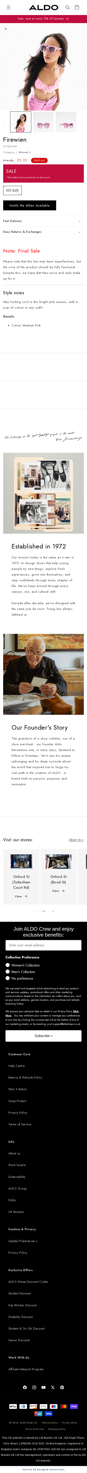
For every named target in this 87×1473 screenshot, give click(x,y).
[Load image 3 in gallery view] (66, 122)
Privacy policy (69, 1422)
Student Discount (19, 1293)
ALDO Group (17, 1188)
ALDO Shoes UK (28, 1422)
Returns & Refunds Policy (25, 1077)
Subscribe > (44, 1036)
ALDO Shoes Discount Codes (28, 1282)
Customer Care (19, 1054)
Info (11, 1142)
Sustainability (16, 1177)
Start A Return (17, 1089)
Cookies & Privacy (22, 1229)
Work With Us (18, 1357)
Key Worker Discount (22, 1305)
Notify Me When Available (30, 205)
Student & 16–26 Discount (26, 1328)
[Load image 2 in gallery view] (43, 122)
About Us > (76, 840)
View (18, 896)
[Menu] (8, 7)
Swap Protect (17, 1101)
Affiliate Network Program (26, 1369)
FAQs (12, 1200)
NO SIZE (14, 191)
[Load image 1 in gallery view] (20, 122)
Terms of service (35, 1429)
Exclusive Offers (20, 1270)
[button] (67, 7)
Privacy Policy (17, 1113)
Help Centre (16, 1066)
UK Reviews (16, 1212)
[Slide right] (82, 123)
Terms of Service (19, 1124)
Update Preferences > (23, 1241)
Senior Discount (19, 1340)
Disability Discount (20, 1317)
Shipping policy (57, 1429)
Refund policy (50, 1422)
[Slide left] (4, 123)
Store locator (17, 1165)
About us (14, 1153)
